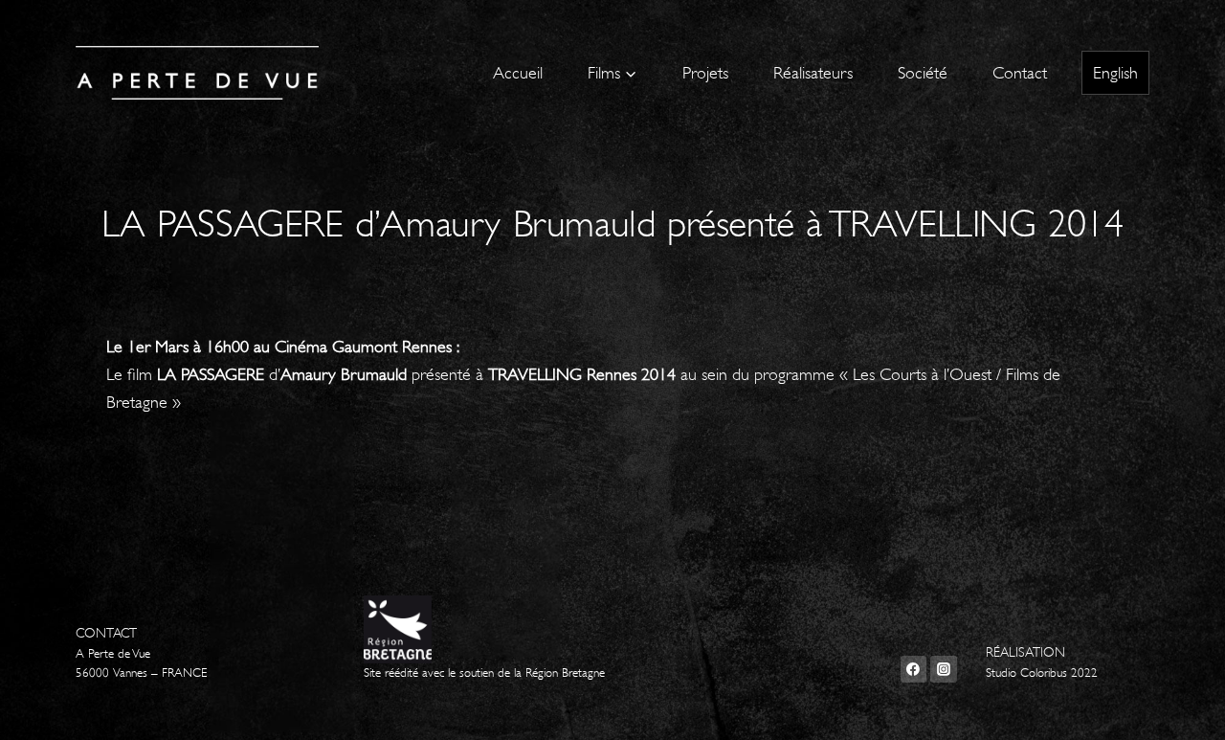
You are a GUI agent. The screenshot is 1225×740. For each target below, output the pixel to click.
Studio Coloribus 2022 (1042, 673)
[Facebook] (914, 669)
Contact (1019, 72)
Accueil (518, 72)
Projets (705, 72)
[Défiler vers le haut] (1181, 705)
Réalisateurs (813, 72)
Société (922, 72)
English (1115, 72)
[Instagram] (943, 669)
